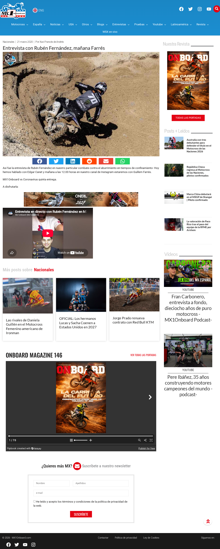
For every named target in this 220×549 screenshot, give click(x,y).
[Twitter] (190, 9)
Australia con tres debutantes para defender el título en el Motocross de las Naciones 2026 (199, 145)
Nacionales (8, 41)
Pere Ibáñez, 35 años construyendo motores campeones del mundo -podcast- (188, 385)
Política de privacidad (126, 537)
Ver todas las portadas (143, 355)
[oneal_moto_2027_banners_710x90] (81, 205)
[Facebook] (181, 9)
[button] (39, 161)
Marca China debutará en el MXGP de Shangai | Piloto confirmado (199, 197)
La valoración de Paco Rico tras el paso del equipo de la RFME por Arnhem (199, 225)
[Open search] (216, 8)
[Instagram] (199, 9)
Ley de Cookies (151, 537)
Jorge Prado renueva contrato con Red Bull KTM (133, 320)
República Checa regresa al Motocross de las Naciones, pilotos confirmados (198, 171)
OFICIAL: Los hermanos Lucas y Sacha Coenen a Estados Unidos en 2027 (78, 322)
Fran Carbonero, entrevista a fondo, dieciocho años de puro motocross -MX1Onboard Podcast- (188, 308)
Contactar (103, 537)
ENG (41, 10)
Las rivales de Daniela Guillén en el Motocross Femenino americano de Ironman (24, 326)
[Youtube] (208, 9)
